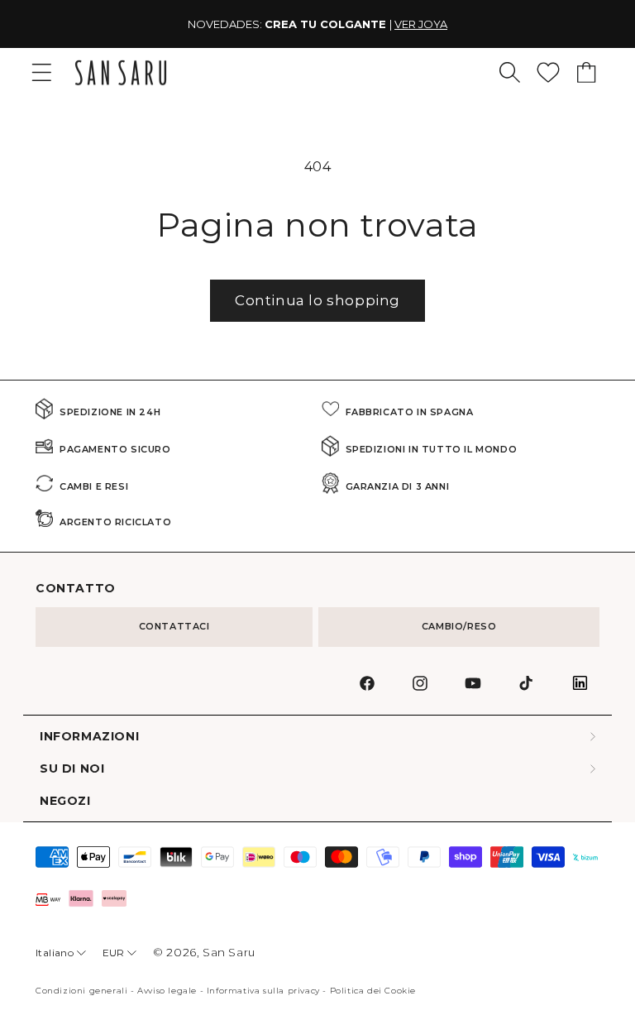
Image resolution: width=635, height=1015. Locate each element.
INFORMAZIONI (89, 737)
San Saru (229, 952)
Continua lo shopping (317, 300)
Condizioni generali (81, 990)
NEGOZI (65, 801)
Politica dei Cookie (373, 990)
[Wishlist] (548, 72)
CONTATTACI (174, 626)
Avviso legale (167, 990)
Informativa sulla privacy (263, 990)
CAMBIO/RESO (459, 626)
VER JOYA (281, 24)
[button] (509, 72)
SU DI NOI (72, 769)
